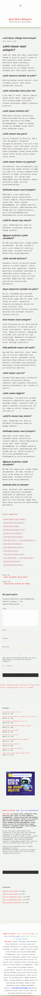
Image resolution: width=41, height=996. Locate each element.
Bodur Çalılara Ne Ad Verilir (12, 902)
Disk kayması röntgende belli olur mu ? (15, 721)
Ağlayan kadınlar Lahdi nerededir (14, 519)
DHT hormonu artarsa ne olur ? (12, 712)
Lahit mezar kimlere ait (27, 540)
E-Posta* (5, 638)
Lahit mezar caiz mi (10, 540)
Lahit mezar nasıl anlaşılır (13, 544)
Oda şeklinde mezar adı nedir (13, 565)
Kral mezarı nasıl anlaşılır (13, 533)
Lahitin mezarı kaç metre (12, 561)
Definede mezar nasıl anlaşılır (14, 523)
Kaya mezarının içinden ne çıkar (14, 530)
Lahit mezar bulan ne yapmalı (13, 537)
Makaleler (13, 514)
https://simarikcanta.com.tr (13, 687)
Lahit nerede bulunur (26, 558)
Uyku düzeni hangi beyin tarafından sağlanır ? (18, 725)
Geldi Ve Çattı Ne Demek (10, 891)
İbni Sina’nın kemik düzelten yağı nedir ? (16, 753)
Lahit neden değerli (10, 558)
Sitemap (30, 687)
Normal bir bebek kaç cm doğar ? (13, 748)
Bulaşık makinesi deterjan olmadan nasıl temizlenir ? (20, 716)
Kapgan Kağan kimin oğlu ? (11, 730)
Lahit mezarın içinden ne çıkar (14, 554)
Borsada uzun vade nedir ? (11, 735)
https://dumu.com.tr (32, 685)
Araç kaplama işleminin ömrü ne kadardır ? (16, 739)
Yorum (4, 608)
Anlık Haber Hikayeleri (20, 19)
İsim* (4, 630)
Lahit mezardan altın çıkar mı (13, 547)
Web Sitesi (6, 647)
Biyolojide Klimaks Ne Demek (17, 584)
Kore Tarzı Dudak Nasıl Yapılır (13, 897)
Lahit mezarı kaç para (11, 551)
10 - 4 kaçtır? (8, 666)
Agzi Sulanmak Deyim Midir (16, 577)
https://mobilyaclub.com (11, 685)
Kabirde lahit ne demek (11, 526)
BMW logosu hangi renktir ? (11, 744)
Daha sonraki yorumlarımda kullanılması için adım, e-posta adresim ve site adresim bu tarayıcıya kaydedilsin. (20, 659)
